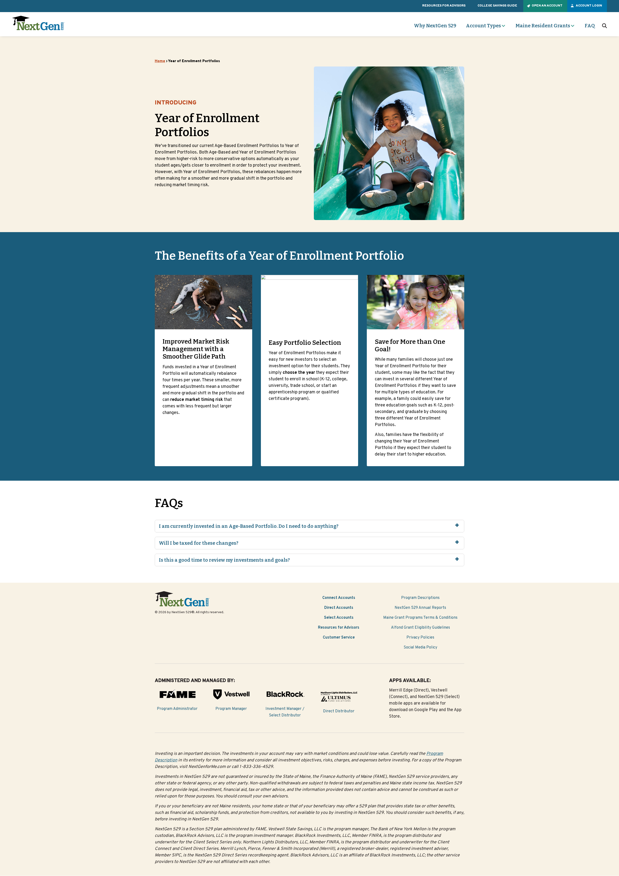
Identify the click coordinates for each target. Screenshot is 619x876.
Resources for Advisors (443, 6)
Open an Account (547, 6)
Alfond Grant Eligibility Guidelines (420, 627)
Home (160, 61)
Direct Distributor (338, 711)
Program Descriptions (420, 598)
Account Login (589, 6)
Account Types (483, 26)
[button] (604, 25)
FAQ (590, 26)
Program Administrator (177, 709)
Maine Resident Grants (543, 26)
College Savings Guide (497, 6)
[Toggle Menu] (503, 26)
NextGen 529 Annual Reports (420, 607)
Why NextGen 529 (435, 26)
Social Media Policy (420, 647)
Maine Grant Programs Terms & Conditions (420, 617)
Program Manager (231, 709)
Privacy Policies (420, 637)
